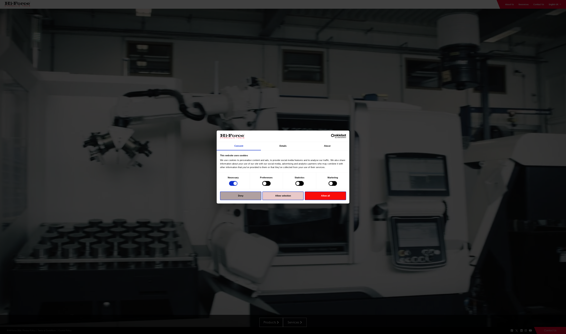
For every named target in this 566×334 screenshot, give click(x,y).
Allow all (325, 195)
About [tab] (327, 146)
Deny (240, 195)
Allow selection (283, 195)
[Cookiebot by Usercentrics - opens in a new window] (333, 136)
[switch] (266, 183)
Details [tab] (283, 146)
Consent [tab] (238, 146)
